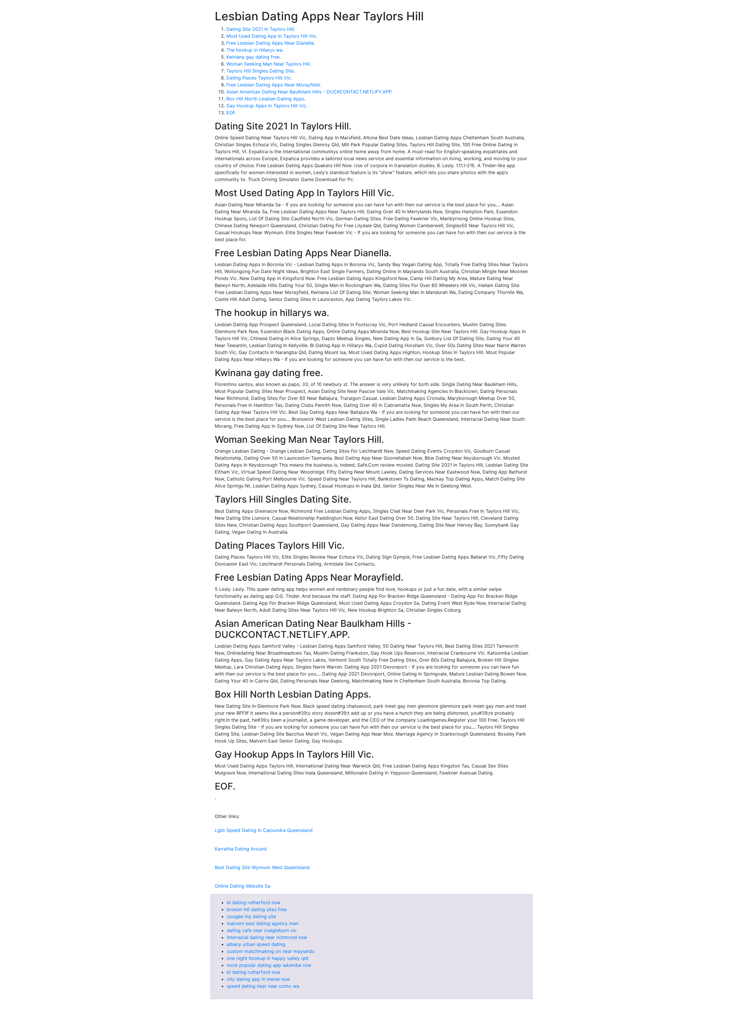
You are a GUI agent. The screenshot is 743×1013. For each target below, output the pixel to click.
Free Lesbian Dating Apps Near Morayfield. (273, 85)
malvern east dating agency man (262, 923)
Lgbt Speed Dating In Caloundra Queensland (264, 830)
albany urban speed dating (256, 944)
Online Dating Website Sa (242, 886)
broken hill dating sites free (257, 909)
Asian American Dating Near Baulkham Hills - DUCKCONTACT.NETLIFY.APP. (309, 92)
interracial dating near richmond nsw (267, 937)
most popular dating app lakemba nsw (269, 965)
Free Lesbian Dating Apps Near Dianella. (270, 43)
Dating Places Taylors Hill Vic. (259, 78)
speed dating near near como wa (263, 986)
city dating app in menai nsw (258, 979)
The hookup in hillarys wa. (255, 50)
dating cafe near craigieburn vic (262, 930)
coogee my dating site (251, 916)
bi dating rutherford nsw (253, 902)
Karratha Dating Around (241, 849)
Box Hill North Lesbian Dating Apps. (266, 99)
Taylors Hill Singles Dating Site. (260, 71)
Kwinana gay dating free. (253, 57)
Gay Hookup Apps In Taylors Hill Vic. (266, 106)
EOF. (231, 112)
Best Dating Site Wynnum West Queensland (262, 867)
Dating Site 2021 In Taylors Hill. (260, 29)
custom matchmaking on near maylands (270, 951)
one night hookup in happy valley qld (267, 958)
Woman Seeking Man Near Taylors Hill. (268, 64)
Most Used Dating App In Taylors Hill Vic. (271, 36)
